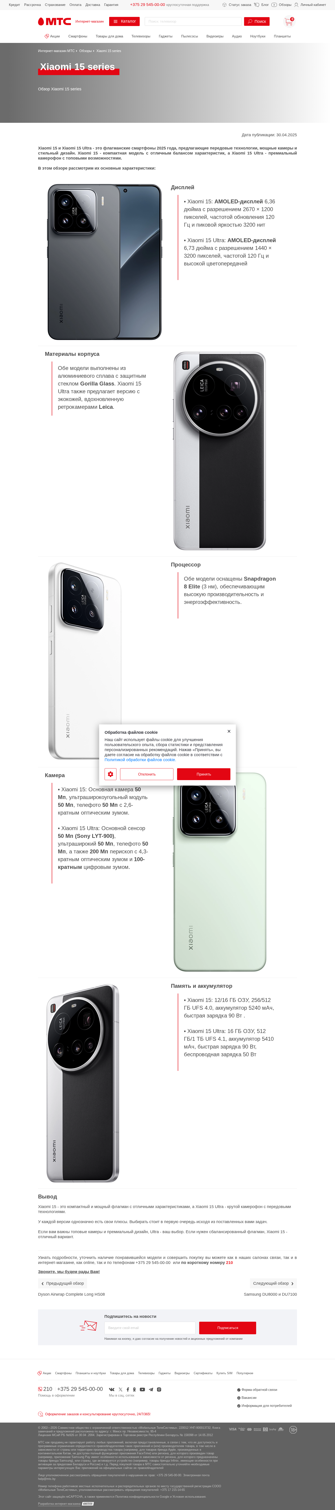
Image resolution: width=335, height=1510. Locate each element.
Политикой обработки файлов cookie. (140, 760)
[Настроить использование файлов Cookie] (110, 774)
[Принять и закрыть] (229, 731)
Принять (204, 774)
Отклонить (147, 774)
